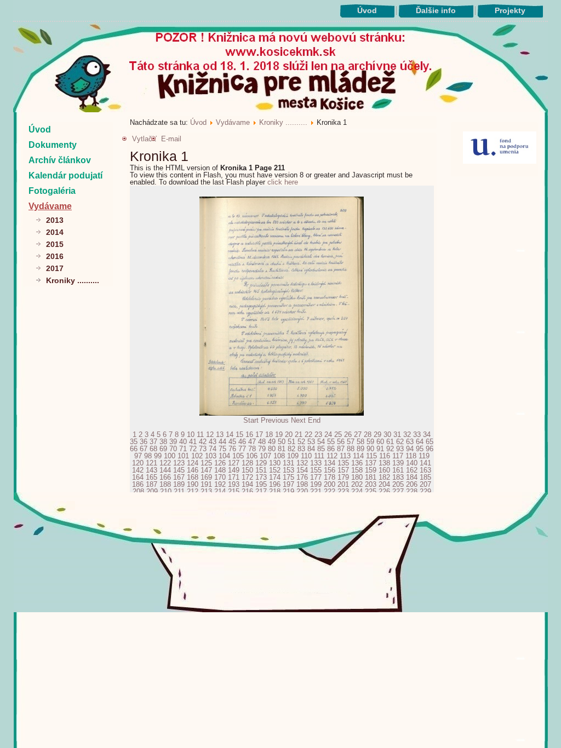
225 (370, 491)
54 (321, 442)
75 (222, 449)
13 (220, 434)
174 (274, 477)
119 (424, 456)
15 (239, 434)
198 (302, 484)
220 (302, 491)
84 (311, 449)
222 (329, 491)
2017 (55, 268)
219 (288, 491)
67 (143, 449)
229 (425, 491)
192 (220, 484)
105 (238, 456)
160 (384, 470)
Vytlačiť (144, 139)
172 (247, 477)
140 (411, 463)
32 (407, 434)
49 (272, 442)
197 (288, 484)
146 (192, 470)
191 (206, 484)
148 (220, 470)
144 (165, 470)
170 (220, 477)
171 (233, 477)
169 (206, 477)
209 (152, 491)
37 (153, 442)
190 (192, 484)
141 (425, 463)
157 (343, 470)
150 (247, 470)
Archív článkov (59, 160)
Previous (275, 420)
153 (288, 470)
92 (390, 449)
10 (190, 434)
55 (331, 442)
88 (350, 449)
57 (350, 442)
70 (173, 449)
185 (425, 477)
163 (425, 470)
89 (360, 449)
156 (329, 470)
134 (329, 463)
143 (151, 470)
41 (193, 442)
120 (138, 463)
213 (206, 491)
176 (302, 477)
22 (308, 434)
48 (262, 442)
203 (370, 484)
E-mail (171, 139)
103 (210, 456)
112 (332, 456)
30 (387, 434)
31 (397, 434)
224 (357, 491)
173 (261, 477)
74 (212, 449)
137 (370, 463)
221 (316, 491)
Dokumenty (52, 144)
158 (357, 470)
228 (411, 491)
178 (329, 477)
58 (360, 442)
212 (192, 491)
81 (281, 449)
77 (242, 449)
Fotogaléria (52, 190)
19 (279, 434)
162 (411, 470)
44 (222, 442)
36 (143, 442)
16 (249, 434)
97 (138, 456)
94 (410, 449)
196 (274, 484)
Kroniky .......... (72, 280)
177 (316, 477)
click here (282, 182)
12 (210, 434)
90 (370, 449)
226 (384, 491)
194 (247, 484)
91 (380, 449)
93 (400, 449)
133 (316, 463)
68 (153, 449)
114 (358, 456)
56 (341, 442)
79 (262, 449)
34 (427, 434)
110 (306, 456)
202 (357, 484)
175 (288, 477)
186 (138, 484)
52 (301, 442)
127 (233, 463)
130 (274, 463)
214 (220, 491)
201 (343, 484)
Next (298, 420)
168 (192, 477)
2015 (55, 244)
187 (151, 484)
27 (358, 434)
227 (398, 491)
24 (328, 434)
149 (233, 470)
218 (274, 491)
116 (384, 456)
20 (289, 434)
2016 (55, 256)
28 (367, 434)
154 (302, 470)
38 (163, 442)
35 (134, 442)
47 (252, 442)
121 (151, 463)
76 (232, 449)
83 (301, 449)
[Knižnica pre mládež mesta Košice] (281, 610)
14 (229, 434)
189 (179, 484)
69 (163, 449)
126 (220, 463)
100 (169, 456)
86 (331, 449)
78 (252, 449)
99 (158, 456)
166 (165, 477)
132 (302, 463)
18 (269, 434)
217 (261, 491)
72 (193, 449)
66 (134, 449)
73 (203, 449)
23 (318, 434)
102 (197, 456)
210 (165, 491)
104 (224, 456)
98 (148, 456)
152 (274, 470)
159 (370, 470)
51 (291, 442)
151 (261, 470)
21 (298, 434)
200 (329, 484)
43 (212, 442)
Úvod (367, 10)
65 (429, 442)
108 (279, 456)
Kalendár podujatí (65, 175)
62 (400, 442)
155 (316, 470)
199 (316, 484)
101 (183, 456)
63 (410, 442)
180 (357, 477)
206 (411, 484)
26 (348, 434)
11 (200, 434)
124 (192, 463)
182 (384, 477)
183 (398, 477)
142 (138, 470)
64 (419, 442)
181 (370, 477)
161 (398, 470)
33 (417, 434)
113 (345, 456)
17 (259, 434)
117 (397, 456)
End (314, 420)
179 (343, 477)
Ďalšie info (436, 10)
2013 (55, 220)
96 (429, 449)
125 (206, 463)
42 (203, 442)
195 (261, 484)
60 (380, 442)
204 (384, 484)
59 (370, 442)
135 (343, 463)
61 (390, 442)
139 (398, 463)
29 (377, 434)
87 (341, 449)
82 (291, 449)
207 (425, 484)
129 (261, 463)
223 (343, 491)
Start (251, 420)
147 (206, 470)
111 (319, 456)
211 (179, 491)
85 (321, 449)
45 (232, 442)
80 (272, 449)
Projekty (510, 10)
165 (151, 477)
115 (371, 456)
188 (165, 484)
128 (247, 463)
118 (410, 456)
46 (242, 442)
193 (233, 484)
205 (398, 484)
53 (311, 442)
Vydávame (50, 206)
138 (384, 463)
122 (165, 463)
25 (338, 434)
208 (138, 491)
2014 (55, 232)
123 (179, 463)
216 (247, 491)
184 (411, 477)
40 (183, 442)
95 (419, 449)
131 (288, 463)
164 (138, 477)
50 (281, 442)
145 (179, 470)
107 (265, 456)
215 (233, 491)
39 (173, 442)
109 (293, 456)
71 (183, 449)
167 (179, 477)
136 (357, 463)
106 (251, 456)
